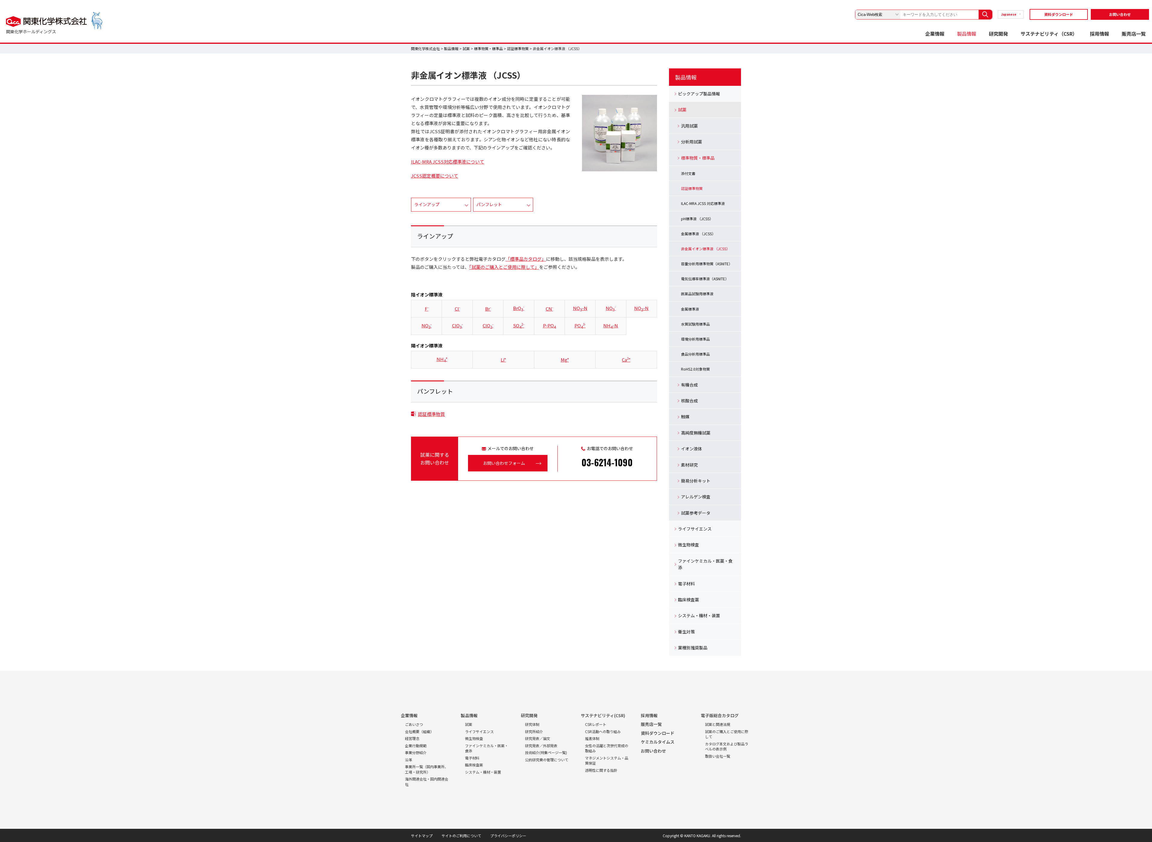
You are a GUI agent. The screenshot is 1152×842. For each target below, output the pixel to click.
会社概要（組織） (419, 731)
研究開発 (998, 33)
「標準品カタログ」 (526, 259)
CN (549, 308)
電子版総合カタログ (720, 715)
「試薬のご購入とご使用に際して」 (504, 267)
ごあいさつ (414, 724)
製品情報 (966, 33)
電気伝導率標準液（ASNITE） (705, 278)
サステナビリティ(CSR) (603, 715)
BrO (518, 308)
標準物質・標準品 (488, 48)
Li (503, 359)
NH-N (610, 325)
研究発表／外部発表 (541, 745)
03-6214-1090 (607, 462)
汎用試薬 (689, 126)
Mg (565, 359)
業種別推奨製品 (692, 648)
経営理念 (412, 738)
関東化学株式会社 (425, 48)
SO (518, 325)
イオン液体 (691, 449)
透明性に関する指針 (601, 770)
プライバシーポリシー (508, 835)
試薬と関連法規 (717, 724)
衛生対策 (686, 632)
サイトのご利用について (461, 835)
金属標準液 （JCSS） (698, 233)
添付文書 (688, 173)
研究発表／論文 (537, 738)
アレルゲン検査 (695, 497)
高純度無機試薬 (695, 433)
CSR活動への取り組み (603, 731)
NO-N (580, 308)
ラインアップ (427, 204)
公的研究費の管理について (546, 759)
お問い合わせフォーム (504, 463)
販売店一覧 (1134, 33)
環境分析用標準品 (695, 338)
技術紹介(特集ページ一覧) (546, 752)
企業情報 (934, 33)
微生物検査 (688, 545)
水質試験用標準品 (695, 323)
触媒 (685, 416)
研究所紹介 (534, 731)
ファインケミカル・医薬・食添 (705, 564)
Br (488, 308)
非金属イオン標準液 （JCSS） (705, 248)
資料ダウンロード (1058, 14)
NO (611, 308)
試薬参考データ (695, 513)
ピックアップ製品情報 (699, 94)
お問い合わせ (1120, 14)
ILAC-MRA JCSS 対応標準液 (703, 203)
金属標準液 (690, 308)
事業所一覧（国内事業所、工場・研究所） (426, 769)
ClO (457, 325)
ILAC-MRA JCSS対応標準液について (447, 161)
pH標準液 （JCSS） (697, 218)
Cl (457, 308)
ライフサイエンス (695, 529)
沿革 (408, 759)
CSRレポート (595, 724)
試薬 (466, 48)
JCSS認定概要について (434, 176)
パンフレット (489, 204)
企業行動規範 (416, 745)
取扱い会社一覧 (717, 756)
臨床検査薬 (688, 600)
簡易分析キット (695, 481)
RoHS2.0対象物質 (695, 368)
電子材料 (686, 584)
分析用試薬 (691, 142)
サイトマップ (422, 835)
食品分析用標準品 (695, 353)
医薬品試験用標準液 (697, 293)
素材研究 (689, 465)
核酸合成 (689, 401)
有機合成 (689, 385)
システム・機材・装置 (699, 615)
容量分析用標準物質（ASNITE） (706, 263)
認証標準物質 (518, 48)
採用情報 (1099, 33)
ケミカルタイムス (657, 742)
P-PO (549, 325)
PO (580, 325)
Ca (626, 359)
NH (441, 359)
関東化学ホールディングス (31, 32)
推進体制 (592, 738)
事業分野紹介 (416, 752)
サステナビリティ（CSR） (1049, 33)
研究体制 (532, 724)
